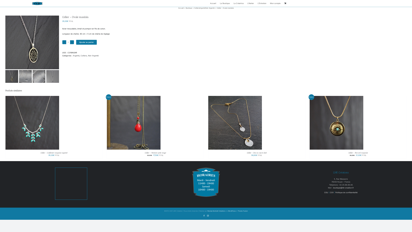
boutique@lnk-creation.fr (343, 188)
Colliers (84, 56)
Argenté (76, 56)
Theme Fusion (243, 211)
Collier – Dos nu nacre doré (257, 153)
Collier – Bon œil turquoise (358, 153)
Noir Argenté (93, 56)
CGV (332, 192)
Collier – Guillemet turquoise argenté (53, 153)
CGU (326, 192)
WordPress (232, 211)
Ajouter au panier (86, 42)
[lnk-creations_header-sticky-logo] (37, 3)
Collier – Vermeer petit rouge (155, 153)
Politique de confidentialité (346, 192)
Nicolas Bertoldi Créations (216, 211)
